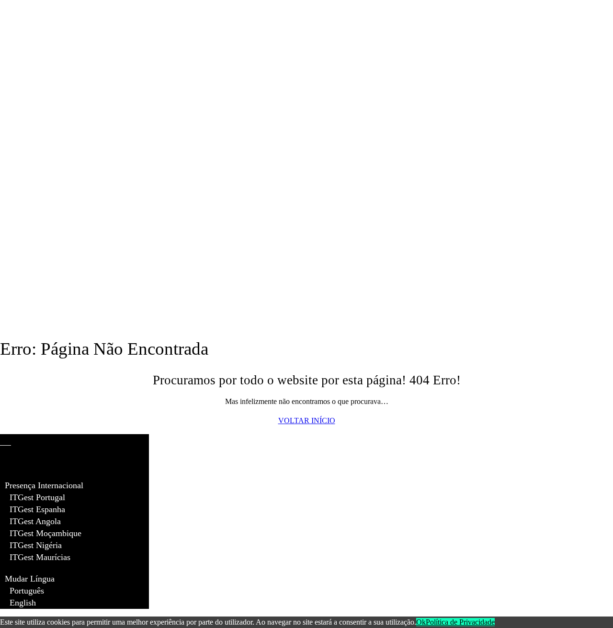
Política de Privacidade (460, 622)
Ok (421, 622)
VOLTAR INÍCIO (306, 420)
